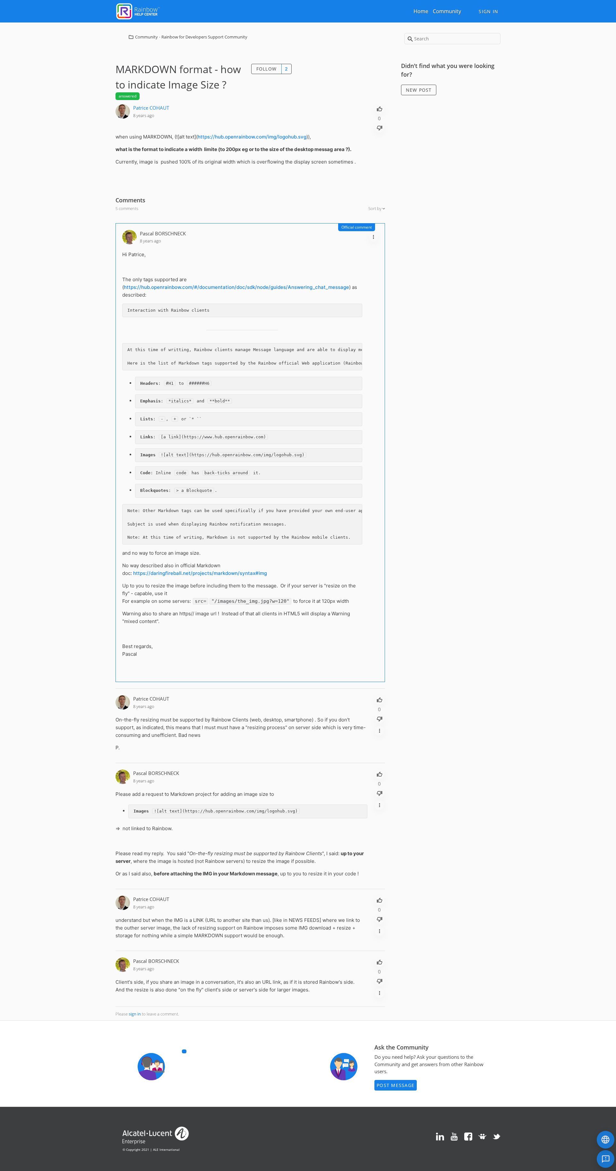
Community (447, 11)
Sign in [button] (488, 11)
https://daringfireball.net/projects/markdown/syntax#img (200, 573)
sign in (135, 1014)
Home (421, 11)
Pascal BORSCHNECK (163, 233)
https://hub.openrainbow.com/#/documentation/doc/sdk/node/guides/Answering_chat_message (236, 287)
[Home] (138, 10)
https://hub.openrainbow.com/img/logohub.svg (252, 137)
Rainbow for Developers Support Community (204, 37)
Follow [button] (266, 69)
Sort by (375, 208)
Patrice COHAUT (151, 108)
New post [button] (419, 90)
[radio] (379, 108)
